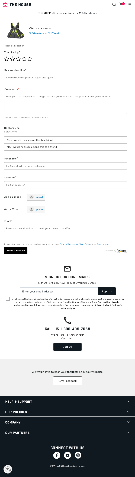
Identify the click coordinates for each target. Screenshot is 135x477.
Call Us (67, 346)
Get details (90, 13)
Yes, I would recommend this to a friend (30, 139)
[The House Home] (17, 4)
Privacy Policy (84, 244)
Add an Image (12, 197)
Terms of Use (102, 244)
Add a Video (12, 209)
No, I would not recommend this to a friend (32, 146)
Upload (39, 197)
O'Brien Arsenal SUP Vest (44, 33)
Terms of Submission (69, 244)
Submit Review (16, 250)
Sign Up (107, 291)
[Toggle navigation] (130, 4)
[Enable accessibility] (8, 469)
